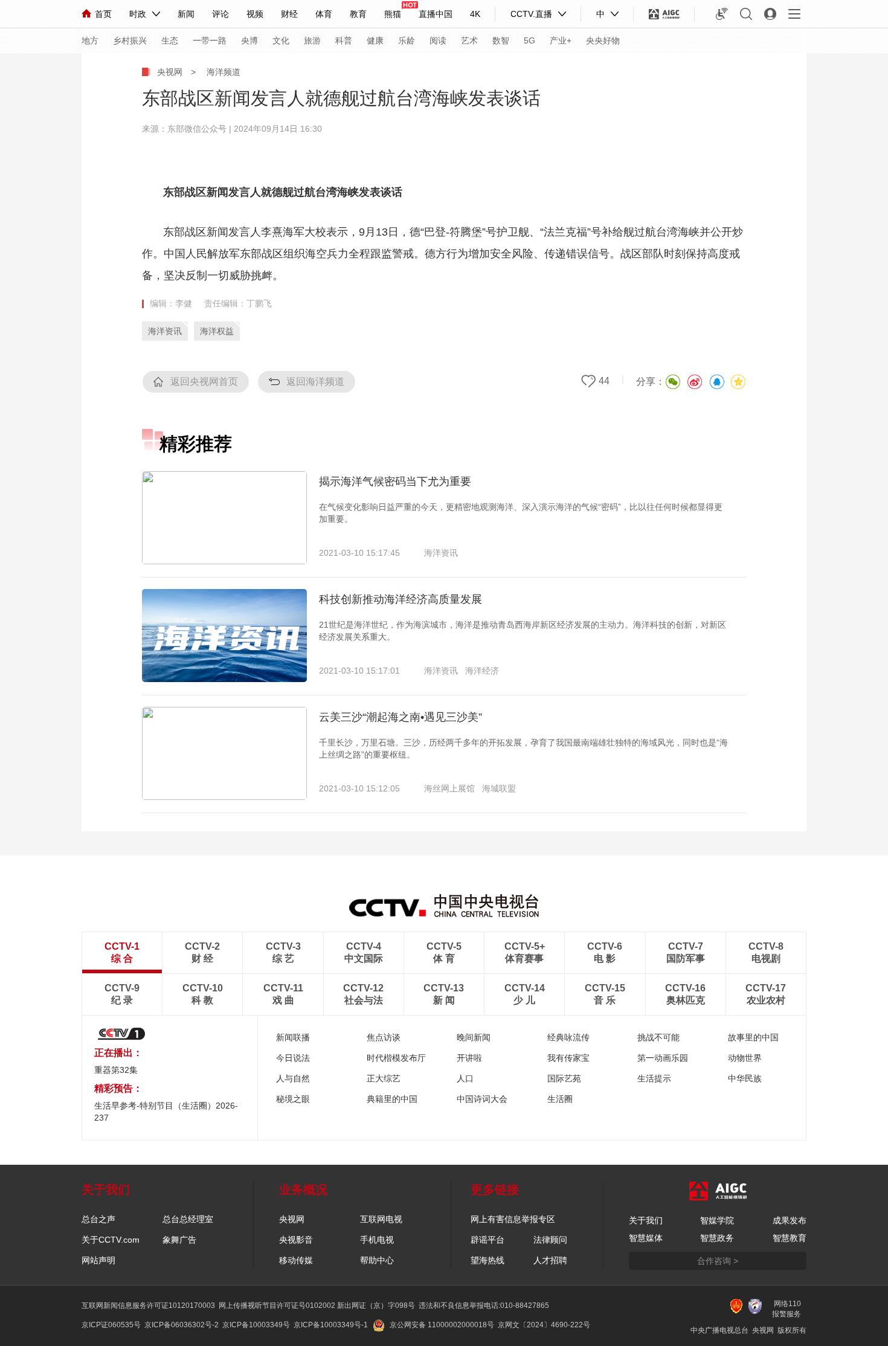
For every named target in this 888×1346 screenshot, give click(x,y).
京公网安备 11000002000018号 (442, 1325)
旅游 (312, 40)
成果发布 (789, 1220)
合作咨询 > (717, 1261)
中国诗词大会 (482, 1099)
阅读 (438, 40)
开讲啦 (469, 1058)
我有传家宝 (568, 1058)
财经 (289, 14)
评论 (220, 14)
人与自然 (293, 1078)
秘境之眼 (293, 1099)
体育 (323, 14)
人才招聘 (550, 1260)
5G (529, 40)
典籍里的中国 (392, 1099)
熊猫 (392, 14)
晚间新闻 (474, 1037)
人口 (465, 1078)
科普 (343, 40)
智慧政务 (717, 1238)
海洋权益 (217, 331)
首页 (103, 14)
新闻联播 (293, 1037)
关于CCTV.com (111, 1240)
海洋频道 (223, 72)
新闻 (186, 14)
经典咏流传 (568, 1037)
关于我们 (646, 1220)
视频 (254, 14)
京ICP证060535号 (111, 1325)
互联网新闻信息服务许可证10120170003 (148, 1305)
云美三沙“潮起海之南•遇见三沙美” (400, 717)
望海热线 (487, 1260)
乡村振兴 (130, 40)
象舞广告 (179, 1240)
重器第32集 (116, 1070)
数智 (500, 40)
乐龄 (406, 40)
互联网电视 (381, 1219)
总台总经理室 (187, 1219)
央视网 (169, 72)
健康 (375, 40)
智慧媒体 (646, 1238)
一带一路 (210, 40)
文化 (280, 40)
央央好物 (603, 40)
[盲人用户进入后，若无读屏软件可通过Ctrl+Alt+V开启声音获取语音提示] (722, 14)
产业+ (560, 40)
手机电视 (377, 1240)
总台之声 (98, 1219)
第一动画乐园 (662, 1058)
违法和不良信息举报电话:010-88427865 (484, 1305)
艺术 (469, 40)
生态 (169, 40)
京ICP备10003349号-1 (331, 1325)
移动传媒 (296, 1260)
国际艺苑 (564, 1078)
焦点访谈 (384, 1037)
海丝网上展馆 (449, 788)
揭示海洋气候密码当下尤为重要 (395, 481)
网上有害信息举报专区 (513, 1219)
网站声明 (98, 1260)
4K (475, 14)
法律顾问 (550, 1240)
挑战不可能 (658, 1037)
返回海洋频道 (315, 381)
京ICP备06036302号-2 (181, 1325)
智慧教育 (789, 1238)
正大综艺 (384, 1078)
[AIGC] (664, 14)
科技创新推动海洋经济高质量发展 (400, 599)
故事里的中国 (753, 1037)
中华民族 (745, 1078)
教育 (358, 14)
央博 (249, 40)
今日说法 (293, 1058)
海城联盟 (499, 788)
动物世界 (745, 1058)
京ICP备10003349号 (256, 1325)
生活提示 (654, 1078)
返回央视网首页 (204, 381)
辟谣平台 (487, 1240)
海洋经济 (482, 670)
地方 (90, 40)
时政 (137, 14)
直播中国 (435, 14)
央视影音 (296, 1240)
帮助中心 (377, 1260)
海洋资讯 (165, 331)
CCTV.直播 (531, 14)
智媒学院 (717, 1220)
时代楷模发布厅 (396, 1058)
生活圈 (560, 1099)
